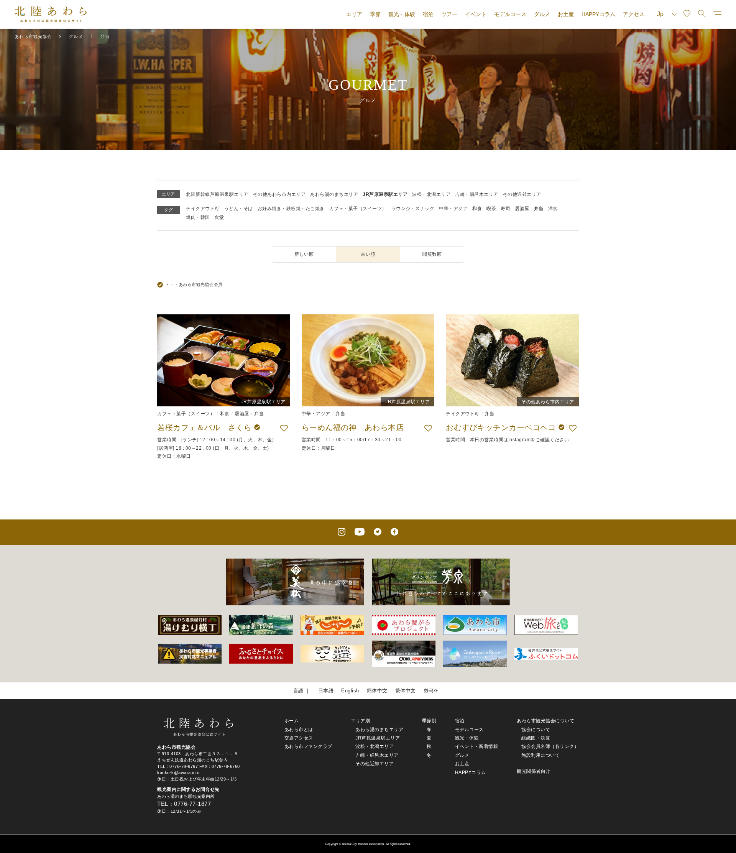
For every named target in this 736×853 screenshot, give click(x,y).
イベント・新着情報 (476, 746)
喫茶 (491, 208)
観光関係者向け (533, 771)
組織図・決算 (535, 738)
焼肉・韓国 (198, 217)
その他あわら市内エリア (279, 194)
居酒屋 (522, 208)
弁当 (539, 208)
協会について (535, 729)
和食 (477, 208)
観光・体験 (401, 14)
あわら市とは (298, 729)
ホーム (291, 720)
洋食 (553, 208)
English (350, 691)
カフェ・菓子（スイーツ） (358, 208)
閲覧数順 (432, 254)
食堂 (219, 217)
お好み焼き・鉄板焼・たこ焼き (291, 208)
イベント (475, 14)
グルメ (542, 14)
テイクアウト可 (203, 208)
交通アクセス (298, 738)
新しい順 (304, 254)
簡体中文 (377, 691)
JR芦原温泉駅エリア (385, 194)
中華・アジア (453, 208)
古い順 (368, 254)
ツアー (449, 14)
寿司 (505, 208)
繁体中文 (405, 691)
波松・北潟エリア (431, 194)
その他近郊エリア (522, 194)
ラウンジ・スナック (413, 208)
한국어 (431, 691)
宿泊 (428, 14)
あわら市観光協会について (545, 720)
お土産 (566, 14)
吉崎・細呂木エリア (476, 194)
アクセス (633, 14)
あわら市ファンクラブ (308, 746)
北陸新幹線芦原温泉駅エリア (217, 194)
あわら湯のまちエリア (334, 194)
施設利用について (540, 755)
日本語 (326, 691)
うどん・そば (238, 208)
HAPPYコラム (598, 14)
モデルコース (510, 14)
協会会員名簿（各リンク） (550, 746)
